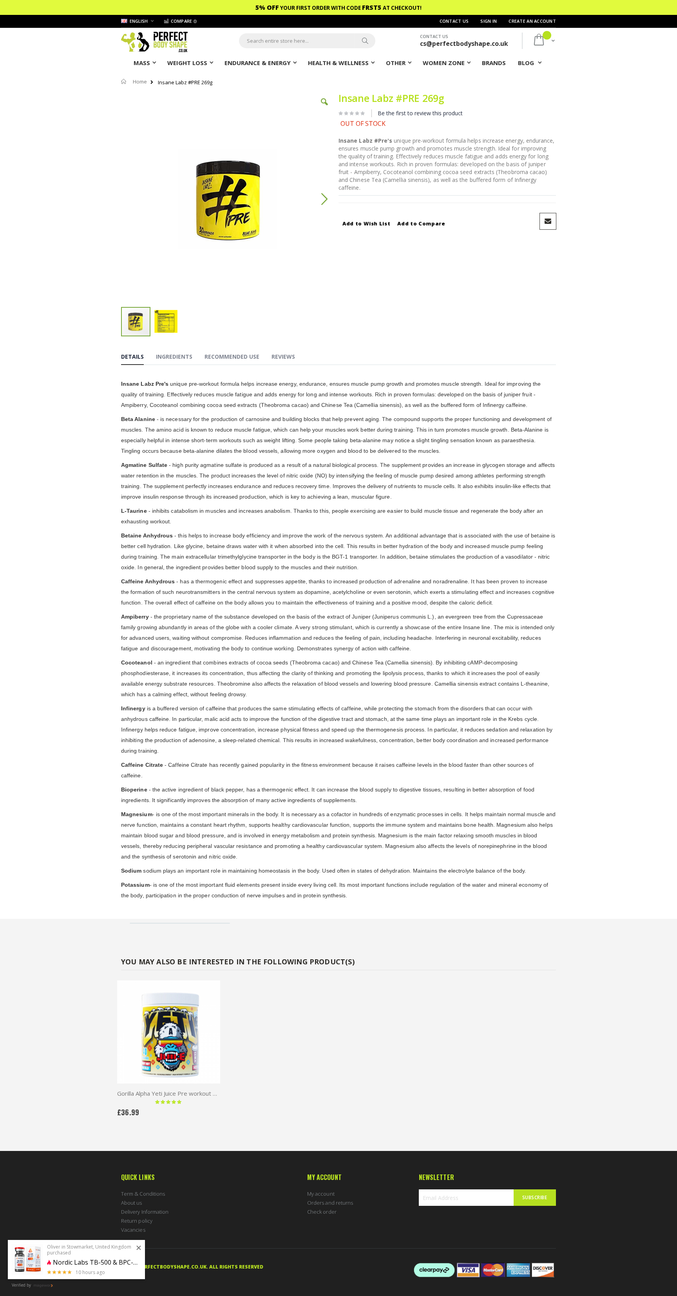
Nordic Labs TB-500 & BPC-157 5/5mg (96, 1262)
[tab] (138, 358)
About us (131, 1202)
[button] (324, 107)
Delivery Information (144, 1211)
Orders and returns (330, 1202)
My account (321, 1193)
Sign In (488, 21)
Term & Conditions (143, 1193)
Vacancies (133, 1229)
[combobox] (307, 41)
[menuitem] (493, 62)
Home (140, 81)
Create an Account (532, 21)
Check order (322, 1211)
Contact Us (454, 21)
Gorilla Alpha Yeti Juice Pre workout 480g (168, 1093)
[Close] (138, 1248)
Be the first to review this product (420, 113)
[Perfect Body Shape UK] (154, 41)
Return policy (136, 1220)
